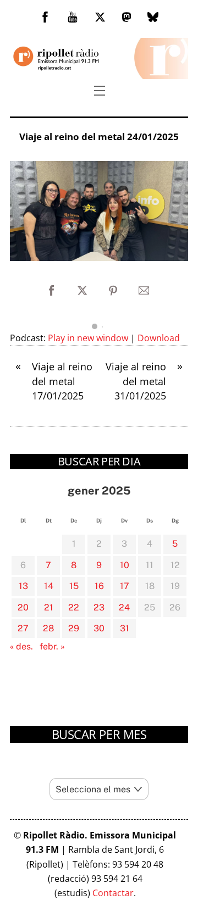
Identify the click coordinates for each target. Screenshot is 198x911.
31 (124, 628)
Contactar (113, 893)
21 (48, 607)
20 (23, 607)
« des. (21, 646)
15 (74, 586)
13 (23, 586)
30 (99, 628)
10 (124, 565)
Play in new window (88, 338)
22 (73, 607)
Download (159, 338)
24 (124, 607)
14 (48, 586)
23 (99, 607)
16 (99, 586)
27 (23, 628)
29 (73, 628)
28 (48, 628)
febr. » (52, 646)
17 (124, 586)
